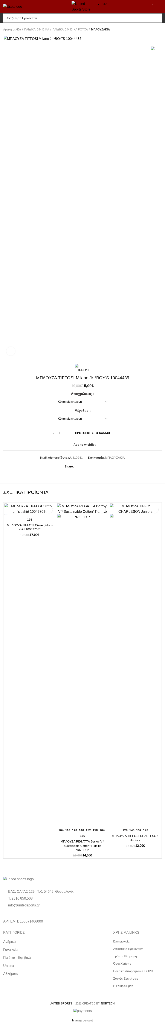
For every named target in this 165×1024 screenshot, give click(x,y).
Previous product (151, 29)
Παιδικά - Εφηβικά (17, 957)
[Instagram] (46, 914)
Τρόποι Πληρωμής (125, 956)
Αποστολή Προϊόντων (128, 948)
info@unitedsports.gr (24, 905)
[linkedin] (93, 466)
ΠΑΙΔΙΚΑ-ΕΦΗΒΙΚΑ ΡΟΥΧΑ (70, 29)
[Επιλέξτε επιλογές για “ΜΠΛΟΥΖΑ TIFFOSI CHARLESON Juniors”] (114, 821)
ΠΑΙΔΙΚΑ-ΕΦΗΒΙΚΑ (36, 29)
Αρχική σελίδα (12, 29)
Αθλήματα (10, 974)
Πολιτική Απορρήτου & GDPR (133, 971)
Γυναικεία (10, 949)
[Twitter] (83, 466)
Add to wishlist (84, 444)
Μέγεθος (82, 411)
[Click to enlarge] (10, 351)
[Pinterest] (88, 466)
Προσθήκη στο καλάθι (92, 433)
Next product (159, 29)
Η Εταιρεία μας (123, 986)
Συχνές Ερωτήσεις (125, 978)
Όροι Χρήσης (122, 963)
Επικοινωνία (121, 941)
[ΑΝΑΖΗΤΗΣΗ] (156, 18)
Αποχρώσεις (82, 394)
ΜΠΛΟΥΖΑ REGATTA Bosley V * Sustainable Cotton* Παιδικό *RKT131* (82, 846)
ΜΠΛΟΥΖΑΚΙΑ (100, 29)
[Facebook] (78, 466)
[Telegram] (98, 466)
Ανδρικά (9, 942)
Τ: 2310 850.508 (20, 898)
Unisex (8, 966)
